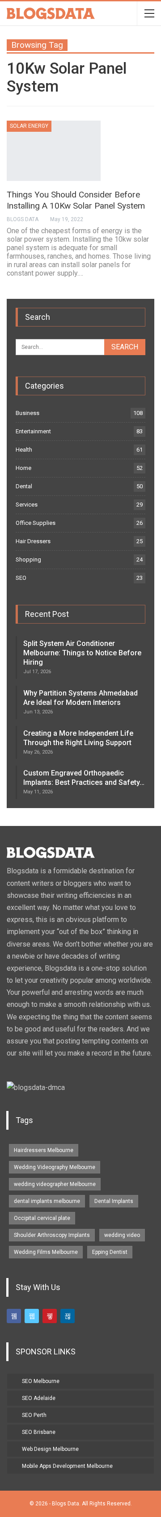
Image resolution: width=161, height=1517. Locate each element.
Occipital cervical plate (42, 1218)
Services (27, 504)
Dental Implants (113, 1201)
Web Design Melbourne (50, 1449)
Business (27, 413)
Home (23, 468)
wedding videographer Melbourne (55, 1184)
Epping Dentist (109, 1252)
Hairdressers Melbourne (43, 1150)
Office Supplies (35, 523)
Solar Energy (29, 126)
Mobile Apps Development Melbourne (67, 1466)
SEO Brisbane (38, 1432)
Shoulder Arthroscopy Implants (52, 1235)
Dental (24, 486)
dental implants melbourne (47, 1201)
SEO (21, 577)
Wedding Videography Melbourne (54, 1167)
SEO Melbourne (40, 1381)
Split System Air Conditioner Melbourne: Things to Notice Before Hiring (82, 652)
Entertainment (33, 431)
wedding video (122, 1235)
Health (24, 449)
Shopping (28, 559)
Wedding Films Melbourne (46, 1252)
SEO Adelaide (38, 1398)
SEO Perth (34, 1415)
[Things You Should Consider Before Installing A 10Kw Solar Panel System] (54, 150)
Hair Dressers (33, 541)
